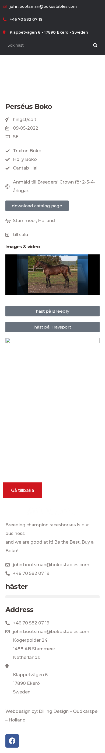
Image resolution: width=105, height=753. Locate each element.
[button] (52, 596)
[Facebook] (12, 741)
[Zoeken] (95, 45)
